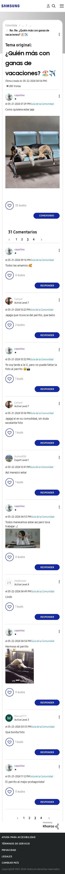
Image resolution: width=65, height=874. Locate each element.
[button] (53, 96)
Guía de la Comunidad (42, 103)
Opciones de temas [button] (53, 34)
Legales (7, 856)
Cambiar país (10, 862)
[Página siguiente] (40, 239)
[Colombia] (10, 5)
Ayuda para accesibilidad (18, 837)
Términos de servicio (16, 843)
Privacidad (9, 850)
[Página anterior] (11, 239)
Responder (47, 285)
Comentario (46, 215)
